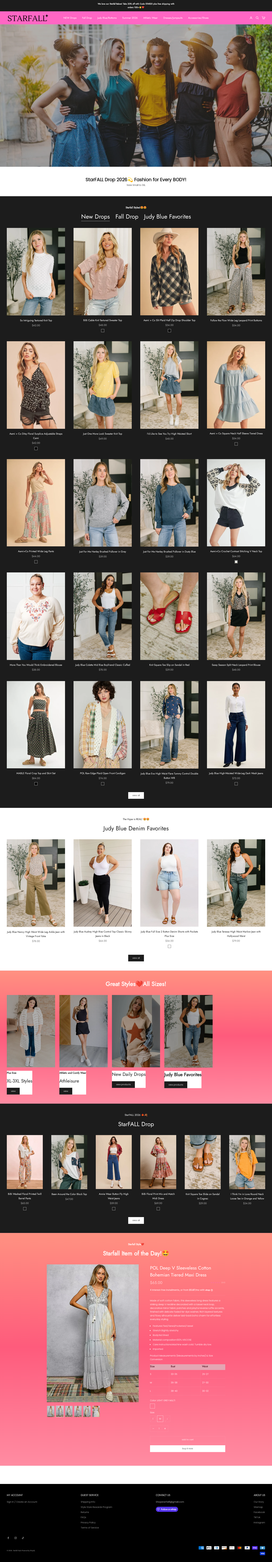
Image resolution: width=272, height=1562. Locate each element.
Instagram (259, 1522)
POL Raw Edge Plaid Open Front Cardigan (102, 773)
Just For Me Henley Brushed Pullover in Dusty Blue (169, 551)
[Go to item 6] (96, 1411)
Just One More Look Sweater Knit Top (102, 434)
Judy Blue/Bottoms (107, 18)
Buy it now (187, 1448)
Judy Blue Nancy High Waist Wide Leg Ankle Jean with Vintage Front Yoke (36, 934)
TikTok (257, 1517)
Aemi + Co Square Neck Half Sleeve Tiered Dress (236, 433)
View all (136, 795)
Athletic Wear (150, 18)
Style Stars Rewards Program (96, 1507)
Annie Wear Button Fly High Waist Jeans (113, 1196)
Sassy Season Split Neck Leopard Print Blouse (236, 665)
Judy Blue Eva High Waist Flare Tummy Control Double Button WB (169, 776)
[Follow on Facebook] (8, 1538)
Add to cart (188, 1439)
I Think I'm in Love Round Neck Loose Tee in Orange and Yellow (247, 1196)
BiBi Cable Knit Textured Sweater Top (102, 320)
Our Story (259, 1501)
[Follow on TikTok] (23, 1538)
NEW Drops (69, 18)
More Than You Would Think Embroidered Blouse (36, 665)
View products (123, 1084)
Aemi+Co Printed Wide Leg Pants (36, 551)
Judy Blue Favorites (167, 216)
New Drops (95, 216)
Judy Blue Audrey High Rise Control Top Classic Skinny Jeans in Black (103, 934)
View (13, 1091)
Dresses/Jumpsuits (172, 18)
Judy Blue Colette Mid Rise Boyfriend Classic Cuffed (102, 665)
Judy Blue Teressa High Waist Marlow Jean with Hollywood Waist (236, 934)
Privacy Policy (88, 1522)
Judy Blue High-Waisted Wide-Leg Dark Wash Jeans (236, 773)
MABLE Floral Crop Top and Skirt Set (35, 773)
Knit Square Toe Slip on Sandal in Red (169, 665)
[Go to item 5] (87, 1411)
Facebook (259, 1512)
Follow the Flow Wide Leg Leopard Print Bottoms (236, 320)
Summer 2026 (130, 18)
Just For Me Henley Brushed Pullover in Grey (102, 551)
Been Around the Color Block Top (69, 1194)
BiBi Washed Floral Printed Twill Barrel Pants (25, 1196)
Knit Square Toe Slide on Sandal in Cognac (203, 1196)
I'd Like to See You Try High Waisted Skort (169, 434)
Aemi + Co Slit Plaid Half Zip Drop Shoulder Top (169, 320)
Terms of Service (90, 1527)
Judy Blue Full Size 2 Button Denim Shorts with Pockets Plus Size (169, 934)
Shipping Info (88, 1501)
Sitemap (258, 1507)
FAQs (83, 1517)
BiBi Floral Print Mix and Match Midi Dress (158, 1196)
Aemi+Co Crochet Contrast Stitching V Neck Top (236, 551)
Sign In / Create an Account (22, 1501)
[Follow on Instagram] (15, 1538)
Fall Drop (87, 18)
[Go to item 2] (60, 1411)
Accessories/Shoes (198, 18)
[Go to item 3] (69, 1411)
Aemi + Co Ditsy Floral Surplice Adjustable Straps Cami (35, 436)
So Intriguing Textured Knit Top (36, 320)
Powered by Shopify (28, 1550)
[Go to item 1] (51, 1411)
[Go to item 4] (78, 1411)
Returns (85, 1512)
